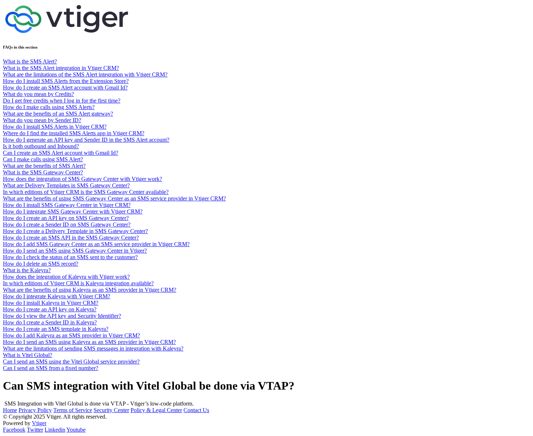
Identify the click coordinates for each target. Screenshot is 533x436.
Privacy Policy (35, 410)
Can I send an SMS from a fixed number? (50, 368)
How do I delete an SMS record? (40, 264)
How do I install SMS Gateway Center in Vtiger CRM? (67, 205)
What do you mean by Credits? (38, 94)
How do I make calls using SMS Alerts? (49, 107)
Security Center (111, 410)
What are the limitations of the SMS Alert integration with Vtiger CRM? (85, 74)
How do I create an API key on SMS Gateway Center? (66, 218)
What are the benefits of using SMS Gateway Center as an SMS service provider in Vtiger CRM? (114, 198)
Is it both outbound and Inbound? (41, 146)
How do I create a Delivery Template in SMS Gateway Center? (75, 231)
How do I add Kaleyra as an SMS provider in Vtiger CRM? (71, 335)
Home (10, 410)
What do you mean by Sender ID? (42, 120)
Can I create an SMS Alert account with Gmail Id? (60, 153)
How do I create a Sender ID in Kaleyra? (50, 322)
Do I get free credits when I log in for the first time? (61, 100)
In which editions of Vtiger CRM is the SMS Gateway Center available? (86, 192)
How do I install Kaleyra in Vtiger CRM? (50, 303)
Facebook (14, 430)
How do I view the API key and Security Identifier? (62, 316)
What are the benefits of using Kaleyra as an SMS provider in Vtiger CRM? (89, 290)
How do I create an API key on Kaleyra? (49, 309)
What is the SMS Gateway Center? (43, 172)
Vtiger (39, 423)
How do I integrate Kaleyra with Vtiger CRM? (56, 296)
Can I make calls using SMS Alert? (43, 159)
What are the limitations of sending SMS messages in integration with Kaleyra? (93, 348)
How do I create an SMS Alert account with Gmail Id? (65, 87)
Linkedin (55, 430)
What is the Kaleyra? (27, 270)
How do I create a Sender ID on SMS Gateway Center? (67, 224)
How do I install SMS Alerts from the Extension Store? (66, 81)
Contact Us (196, 410)
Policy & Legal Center (156, 410)
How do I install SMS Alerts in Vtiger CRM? (55, 127)
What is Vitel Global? (27, 355)
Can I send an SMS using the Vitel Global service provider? (71, 361)
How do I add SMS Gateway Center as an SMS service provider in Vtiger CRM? (96, 244)
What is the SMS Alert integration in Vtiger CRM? (61, 68)
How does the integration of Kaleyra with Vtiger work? (66, 277)
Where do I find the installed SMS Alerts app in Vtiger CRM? (73, 133)
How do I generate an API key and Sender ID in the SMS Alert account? (86, 140)
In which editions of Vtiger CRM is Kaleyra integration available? (78, 283)
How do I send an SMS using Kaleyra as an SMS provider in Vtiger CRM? (89, 342)
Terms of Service (72, 410)
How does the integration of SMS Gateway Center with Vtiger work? (82, 179)
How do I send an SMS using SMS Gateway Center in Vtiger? (75, 251)
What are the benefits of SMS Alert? (44, 166)
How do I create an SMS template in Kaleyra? (55, 329)
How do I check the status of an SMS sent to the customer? (70, 257)
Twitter (35, 430)
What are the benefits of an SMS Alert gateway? (58, 114)
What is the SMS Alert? (30, 61)
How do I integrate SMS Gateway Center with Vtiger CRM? (72, 211)
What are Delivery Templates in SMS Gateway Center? (66, 185)
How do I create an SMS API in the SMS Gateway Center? (71, 237)
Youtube (76, 430)
